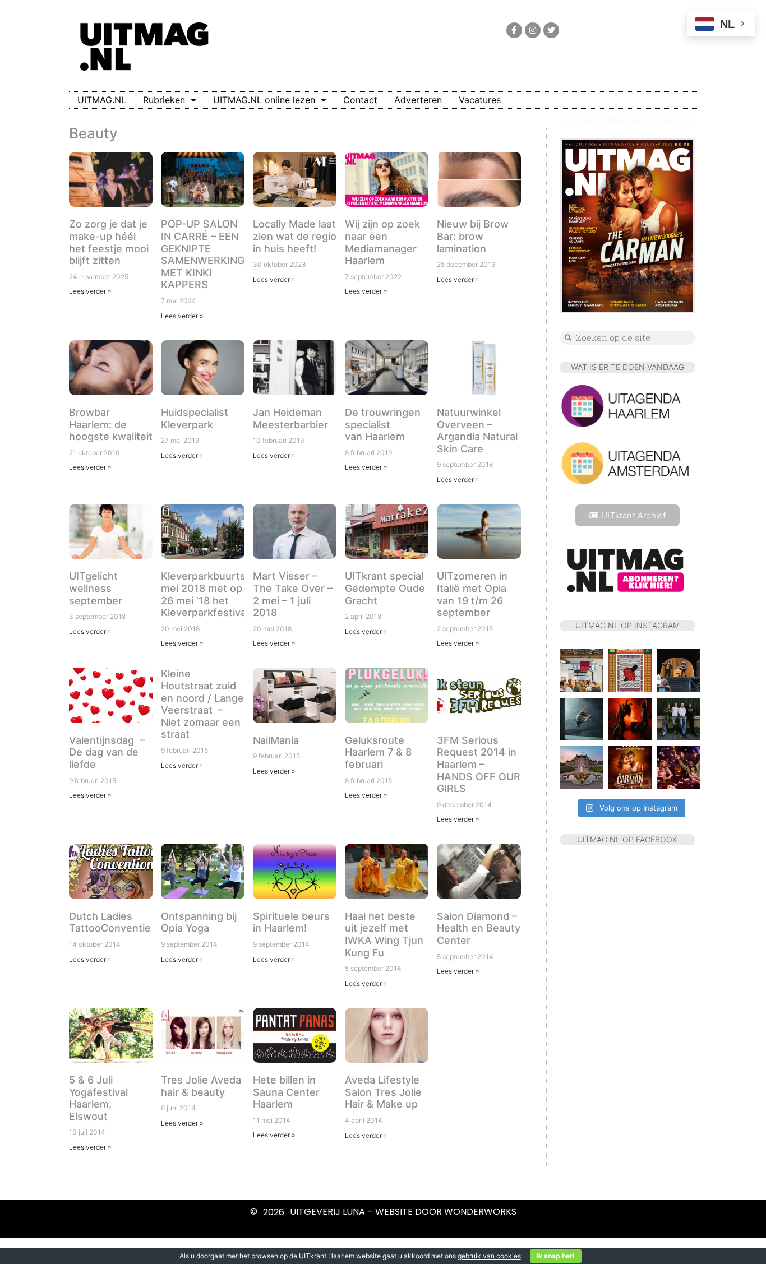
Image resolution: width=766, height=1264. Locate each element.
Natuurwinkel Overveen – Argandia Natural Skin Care (477, 430)
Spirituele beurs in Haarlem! (291, 922)
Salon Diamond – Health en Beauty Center (478, 928)
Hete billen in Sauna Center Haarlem (286, 1092)
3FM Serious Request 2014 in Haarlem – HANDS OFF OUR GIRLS (478, 764)
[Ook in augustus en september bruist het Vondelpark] (678, 670)
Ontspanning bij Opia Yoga (199, 922)
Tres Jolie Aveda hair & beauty (201, 1086)
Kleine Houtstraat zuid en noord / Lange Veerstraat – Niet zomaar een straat (202, 704)
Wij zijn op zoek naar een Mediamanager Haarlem (382, 242)
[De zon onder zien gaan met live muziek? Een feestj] (581, 767)
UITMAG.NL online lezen (264, 99)
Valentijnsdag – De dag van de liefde (107, 752)
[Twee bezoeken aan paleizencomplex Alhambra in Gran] (630, 670)
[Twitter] (551, 30)
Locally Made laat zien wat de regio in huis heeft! (294, 236)
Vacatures (480, 99)
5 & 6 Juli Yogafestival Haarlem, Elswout (98, 1098)
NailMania (276, 740)
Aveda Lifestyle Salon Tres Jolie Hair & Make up (383, 1092)
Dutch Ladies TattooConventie (110, 922)
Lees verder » (90, 291)
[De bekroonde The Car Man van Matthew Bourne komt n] (630, 767)
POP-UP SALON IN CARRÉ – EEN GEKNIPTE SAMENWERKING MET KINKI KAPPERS (202, 254)
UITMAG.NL (101, 99)
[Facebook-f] (514, 30)
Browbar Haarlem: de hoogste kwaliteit (111, 424)
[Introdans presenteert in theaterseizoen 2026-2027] (581, 719)
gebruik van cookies (489, 1256)
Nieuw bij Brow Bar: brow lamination (473, 236)
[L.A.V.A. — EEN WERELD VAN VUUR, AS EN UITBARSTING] (630, 719)
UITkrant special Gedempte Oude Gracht (385, 588)
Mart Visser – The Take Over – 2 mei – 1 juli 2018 (293, 594)
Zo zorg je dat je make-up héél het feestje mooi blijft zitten (109, 242)
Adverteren (418, 99)
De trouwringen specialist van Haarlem (383, 424)
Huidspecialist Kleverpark (194, 418)
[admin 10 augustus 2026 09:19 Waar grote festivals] (678, 719)
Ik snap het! (556, 1256)
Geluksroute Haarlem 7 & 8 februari (378, 752)
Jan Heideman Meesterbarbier (290, 418)
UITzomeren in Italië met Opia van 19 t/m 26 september (472, 594)
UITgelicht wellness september (95, 588)
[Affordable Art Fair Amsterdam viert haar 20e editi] (581, 670)
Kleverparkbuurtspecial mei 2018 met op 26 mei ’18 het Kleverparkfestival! (217, 594)
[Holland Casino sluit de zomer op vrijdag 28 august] (678, 767)
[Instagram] (533, 30)
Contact (360, 99)
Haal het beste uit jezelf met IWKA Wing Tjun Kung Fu (384, 934)
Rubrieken (164, 99)
